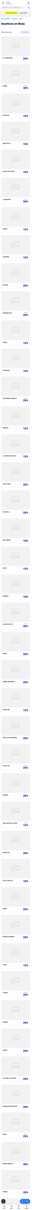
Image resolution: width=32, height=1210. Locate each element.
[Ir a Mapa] (28, 7)
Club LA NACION (5, 18)
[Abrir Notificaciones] (28, 3)
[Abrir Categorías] (3, 3)
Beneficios (14, 18)
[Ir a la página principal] (9, 3)
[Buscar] (3, 7)
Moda (20, 18)
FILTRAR (26, 1201)
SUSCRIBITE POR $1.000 (11, 13)
